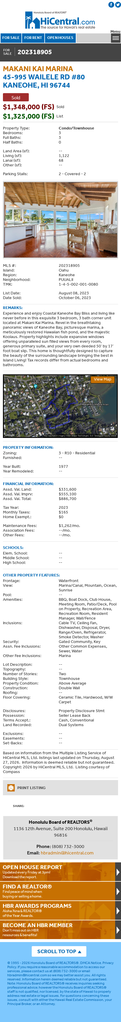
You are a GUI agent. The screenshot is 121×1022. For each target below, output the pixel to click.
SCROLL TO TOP (56, 951)
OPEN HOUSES (60, 37)
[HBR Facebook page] (111, 5)
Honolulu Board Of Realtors (60, 20)
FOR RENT (33, 37)
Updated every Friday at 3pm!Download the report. (33, 871)
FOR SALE (11, 37)
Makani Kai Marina (38, 68)
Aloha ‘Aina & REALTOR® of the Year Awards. (37, 910)
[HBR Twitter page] (118, 5)
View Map (102, 379)
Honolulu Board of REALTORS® (55, 962)
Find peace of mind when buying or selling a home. (27, 891)
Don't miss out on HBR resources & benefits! (38, 929)
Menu (115, 31)
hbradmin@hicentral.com (67, 853)
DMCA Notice (90, 962)
